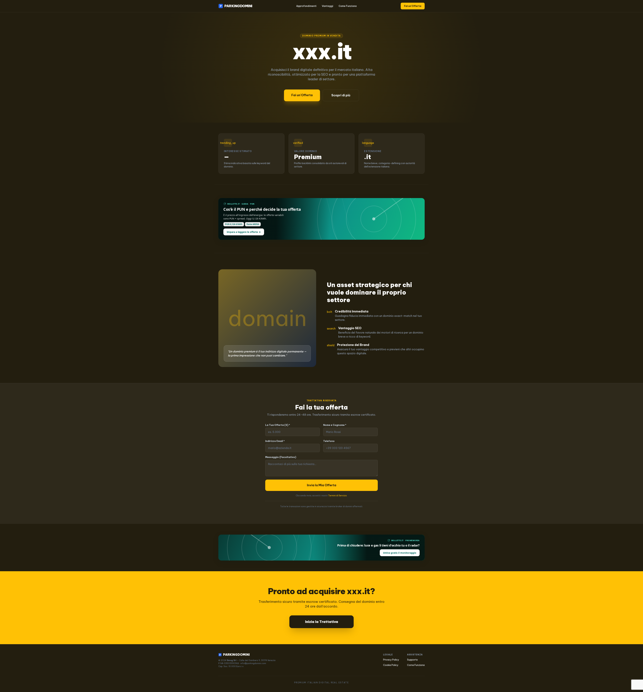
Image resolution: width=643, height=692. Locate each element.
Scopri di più (340, 95)
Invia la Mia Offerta (321, 485)
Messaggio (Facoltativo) (280, 457)
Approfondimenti (306, 6)
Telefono (329, 441)
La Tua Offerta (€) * (277, 425)
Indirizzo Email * (275, 441)
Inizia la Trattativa (321, 622)
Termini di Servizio (337, 495)
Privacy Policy (391, 659)
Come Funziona (348, 6)
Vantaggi (327, 6)
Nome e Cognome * (334, 425)
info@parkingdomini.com (253, 663)
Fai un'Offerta (412, 6)
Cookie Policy (390, 665)
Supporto (412, 659)
